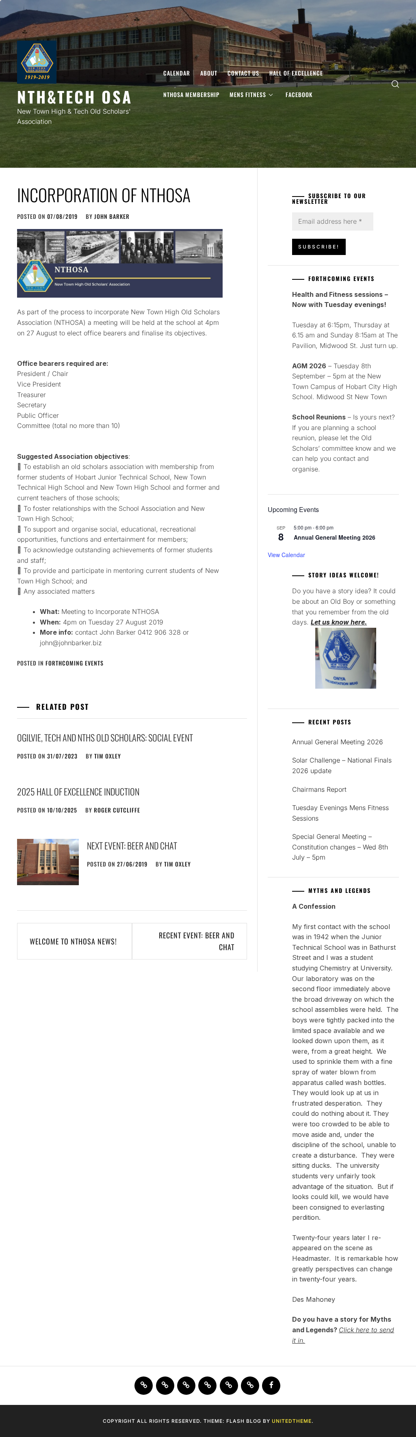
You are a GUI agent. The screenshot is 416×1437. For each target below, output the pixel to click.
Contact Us (243, 73)
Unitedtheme (292, 1421)
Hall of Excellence (296, 73)
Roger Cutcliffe (117, 810)
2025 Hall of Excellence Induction (78, 791)
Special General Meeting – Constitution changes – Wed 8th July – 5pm (340, 846)
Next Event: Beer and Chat (132, 845)
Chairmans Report (319, 789)
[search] (395, 84)
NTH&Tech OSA (74, 96)
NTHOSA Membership (191, 94)
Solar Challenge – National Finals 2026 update (342, 765)
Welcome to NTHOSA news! (73, 941)
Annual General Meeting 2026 (334, 537)
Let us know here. (339, 622)
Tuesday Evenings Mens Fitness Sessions (340, 813)
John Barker (112, 216)
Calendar (176, 73)
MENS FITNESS (248, 94)
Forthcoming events (75, 663)
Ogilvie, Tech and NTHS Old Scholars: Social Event (105, 737)
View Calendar (286, 555)
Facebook (299, 94)
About (208, 73)
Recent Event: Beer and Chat (196, 941)
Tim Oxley (107, 756)
